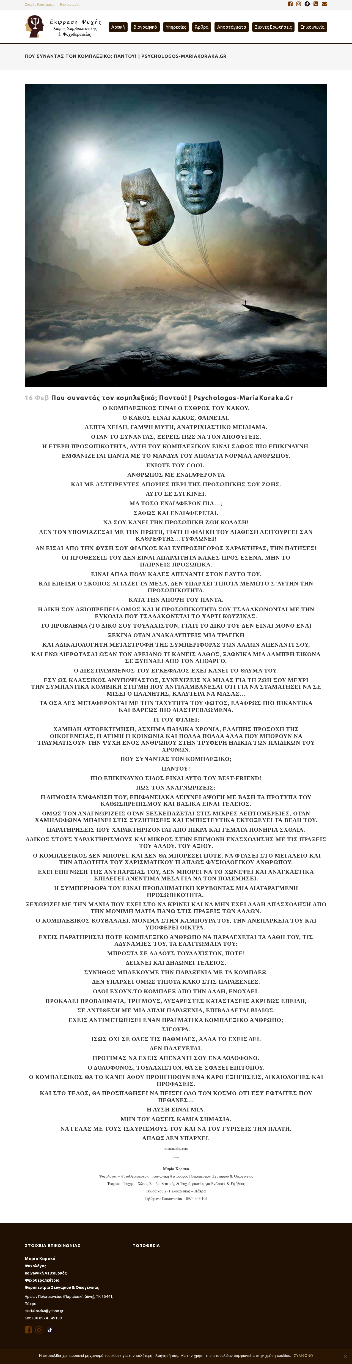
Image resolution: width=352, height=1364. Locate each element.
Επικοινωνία (69, 4)
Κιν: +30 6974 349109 (43, 1318)
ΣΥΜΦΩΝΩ (303, 1355)
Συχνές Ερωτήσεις (39, 4)
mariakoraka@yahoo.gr (44, 1311)
